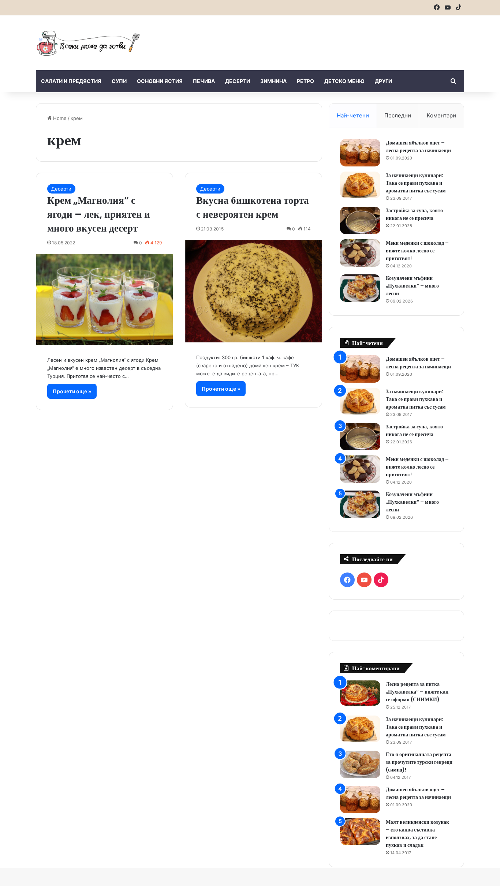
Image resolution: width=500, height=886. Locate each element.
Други (383, 81)
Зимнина (273, 81)
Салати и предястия (71, 81)
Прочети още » (72, 391)
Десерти (237, 81)
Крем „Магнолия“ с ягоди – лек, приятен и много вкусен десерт (98, 214)
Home (59, 118)
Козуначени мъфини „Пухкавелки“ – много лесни (412, 285)
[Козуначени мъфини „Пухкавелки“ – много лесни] (360, 288)
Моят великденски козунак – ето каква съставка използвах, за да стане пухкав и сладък (417, 833)
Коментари (441, 115)
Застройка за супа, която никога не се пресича (414, 214)
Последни (397, 115)
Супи (119, 81)
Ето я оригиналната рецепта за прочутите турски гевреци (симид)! (419, 762)
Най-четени (353, 115)
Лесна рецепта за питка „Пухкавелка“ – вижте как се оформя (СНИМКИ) (417, 691)
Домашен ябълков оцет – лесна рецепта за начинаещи (418, 146)
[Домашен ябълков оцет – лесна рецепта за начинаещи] (360, 152)
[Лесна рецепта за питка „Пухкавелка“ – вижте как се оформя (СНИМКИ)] (360, 693)
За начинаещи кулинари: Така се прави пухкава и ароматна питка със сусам (416, 183)
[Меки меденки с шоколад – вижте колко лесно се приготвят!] (360, 253)
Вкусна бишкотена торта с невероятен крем (252, 207)
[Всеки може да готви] (88, 43)
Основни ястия (160, 81)
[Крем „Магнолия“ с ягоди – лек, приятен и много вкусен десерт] (104, 299)
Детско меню (344, 81)
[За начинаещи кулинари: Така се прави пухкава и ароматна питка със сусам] (360, 185)
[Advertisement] (323, 39)
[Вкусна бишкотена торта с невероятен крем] (253, 291)
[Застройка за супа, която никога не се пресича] (360, 220)
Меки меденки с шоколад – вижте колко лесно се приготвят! (417, 250)
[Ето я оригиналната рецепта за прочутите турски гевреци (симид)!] (360, 764)
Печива (204, 81)
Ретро (305, 81)
